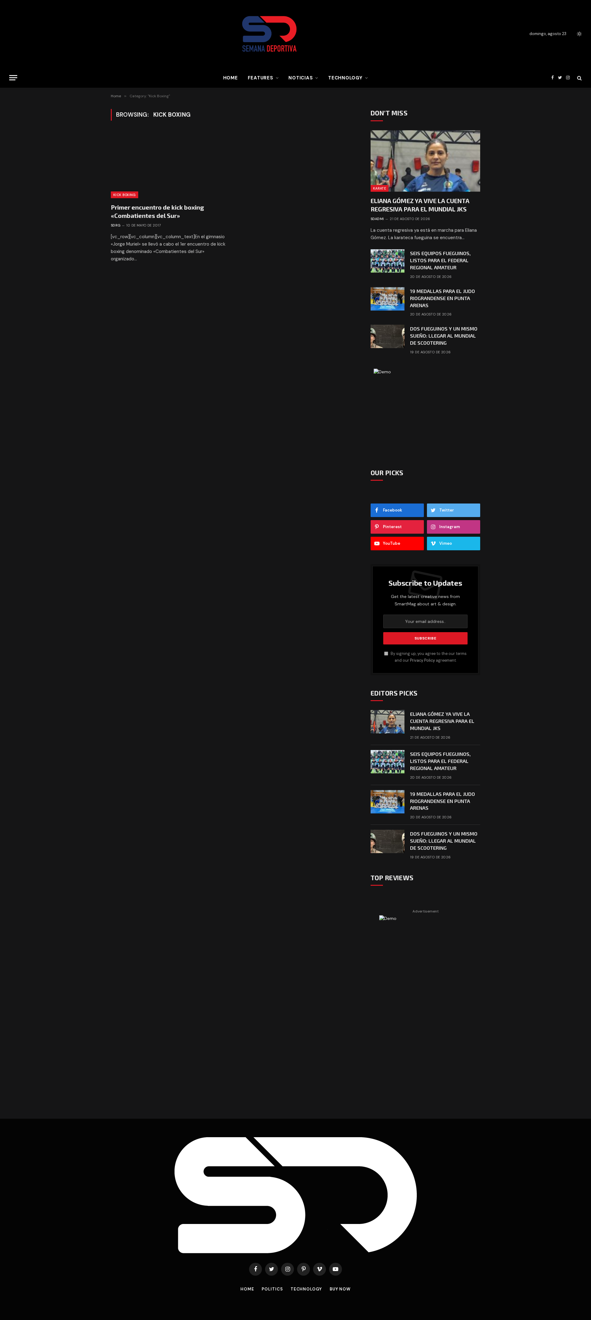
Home (230, 78)
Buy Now (340, 1289)
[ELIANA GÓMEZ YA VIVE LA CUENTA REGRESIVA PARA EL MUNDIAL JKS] (425, 161)
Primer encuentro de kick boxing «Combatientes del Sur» (157, 211)
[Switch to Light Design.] (579, 33)
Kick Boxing (124, 195)
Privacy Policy (422, 660)
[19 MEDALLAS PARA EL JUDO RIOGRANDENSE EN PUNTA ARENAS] (387, 299)
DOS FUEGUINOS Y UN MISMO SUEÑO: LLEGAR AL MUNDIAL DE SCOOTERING (443, 336)
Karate (379, 188)
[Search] (579, 78)
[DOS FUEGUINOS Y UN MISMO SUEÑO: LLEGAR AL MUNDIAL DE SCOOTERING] (387, 336)
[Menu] (13, 78)
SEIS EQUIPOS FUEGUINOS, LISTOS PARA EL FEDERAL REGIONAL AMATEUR (440, 260)
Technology (345, 78)
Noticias (300, 78)
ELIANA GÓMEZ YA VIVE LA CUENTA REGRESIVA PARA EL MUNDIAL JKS (420, 205)
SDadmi (377, 219)
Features (260, 78)
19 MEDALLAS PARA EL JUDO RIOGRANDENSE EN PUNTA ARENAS (442, 298)
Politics (272, 1289)
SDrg (116, 225)
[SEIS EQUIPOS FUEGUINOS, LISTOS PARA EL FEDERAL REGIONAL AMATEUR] (387, 261)
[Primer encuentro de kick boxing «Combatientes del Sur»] (169, 165)
